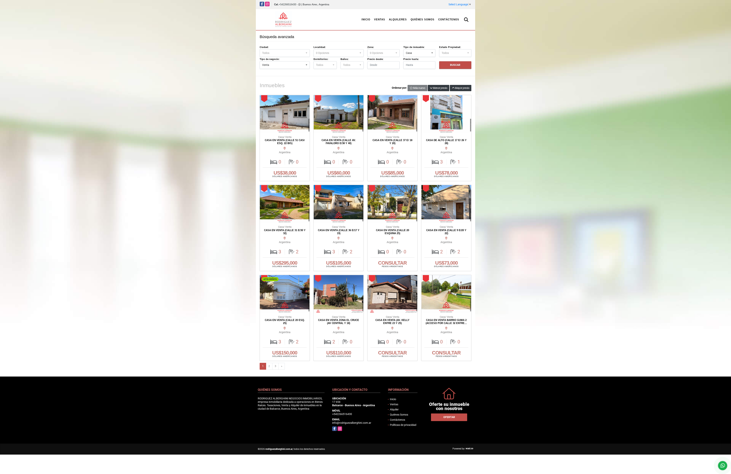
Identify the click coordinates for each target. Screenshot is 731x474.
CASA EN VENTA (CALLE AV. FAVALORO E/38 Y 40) (339, 142)
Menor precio (440, 87)
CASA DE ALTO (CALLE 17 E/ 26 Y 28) (446, 142)
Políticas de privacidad (403, 424)
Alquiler (394, 409)
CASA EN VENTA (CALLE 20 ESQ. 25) (285, 322)
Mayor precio (462, 87)
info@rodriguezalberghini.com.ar (351, 422)
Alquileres (398, 19)
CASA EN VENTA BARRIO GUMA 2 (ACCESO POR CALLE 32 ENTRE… (446, 322)
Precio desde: (375, 59)
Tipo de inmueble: (414, 47)
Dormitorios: (321, 59)
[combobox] (285, 53)
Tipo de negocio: (270, 59)
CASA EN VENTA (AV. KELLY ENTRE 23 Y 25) (392, 322)
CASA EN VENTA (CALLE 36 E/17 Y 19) (338, 232)
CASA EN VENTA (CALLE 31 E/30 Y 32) (285, 232)
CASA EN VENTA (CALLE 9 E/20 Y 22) (446, 232)
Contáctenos (448, 19)
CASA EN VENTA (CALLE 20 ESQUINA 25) (392, 232)
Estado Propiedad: (450, 47)
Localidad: (320, 47)
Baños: (345, 59)
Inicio (366, 19)
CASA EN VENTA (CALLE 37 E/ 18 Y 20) (392, 142)
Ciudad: (264, 47)
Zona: (370, 47)
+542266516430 (287, 4)
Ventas (379, 19)
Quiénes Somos (422, 19)
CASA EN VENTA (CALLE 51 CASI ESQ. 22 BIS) (285, 142)
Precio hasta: (411, 59)
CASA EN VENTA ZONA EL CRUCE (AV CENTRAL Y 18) (338, 322)
